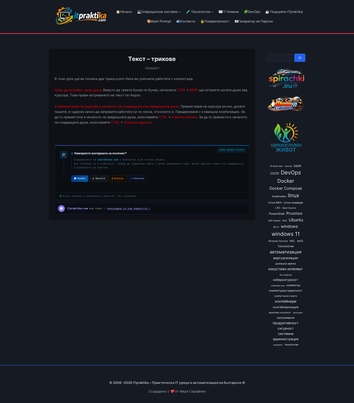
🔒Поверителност (214, 21)
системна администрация (286, 336)
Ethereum (137, 178)
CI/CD (274, 173)
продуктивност (286, 323)
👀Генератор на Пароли (253, 21)
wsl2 (300, 241)
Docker (285, 181)
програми (297, 312)
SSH (284, 220)
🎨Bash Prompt (158, 21)
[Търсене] (299, 58)
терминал (277, 345)
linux (293, 195)
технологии (291, 344)
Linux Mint (275, 202)
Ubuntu (296, 219)
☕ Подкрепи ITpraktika (284, 12)
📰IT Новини (228, 12)
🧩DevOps (252, 12)
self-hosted (274, 220)
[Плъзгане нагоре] (344, 392)
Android (288, 166)
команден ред (278, 285)
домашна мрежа (285, 263)
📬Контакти (185, 21)
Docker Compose (286, 188)
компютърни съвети (285, 296)
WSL (292, 240)
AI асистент (276, 166)
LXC (277, 207)
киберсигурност (285, 280)
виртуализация (285, 258)
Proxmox (294, 213)
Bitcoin (118, 178)
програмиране (285, 317)
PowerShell (276, 213)
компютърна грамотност (285, 290)
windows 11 (286, 234)
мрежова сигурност (280, 312)
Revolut (100, 178)
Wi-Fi (276, 227)
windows (289, 226)
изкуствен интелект (285, 269)
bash (297, 166)
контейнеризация (286, 307)
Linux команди (293, 202)
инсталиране (286, 275)
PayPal (81, 178)
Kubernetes (279, 196)
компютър (293, 285)
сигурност (286, 328)
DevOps (291, 172)
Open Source (289, 207)
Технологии (286, 246)
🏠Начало (124, 12)
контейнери (285, 301)
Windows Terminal (278, 241)
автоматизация (285, 252)
